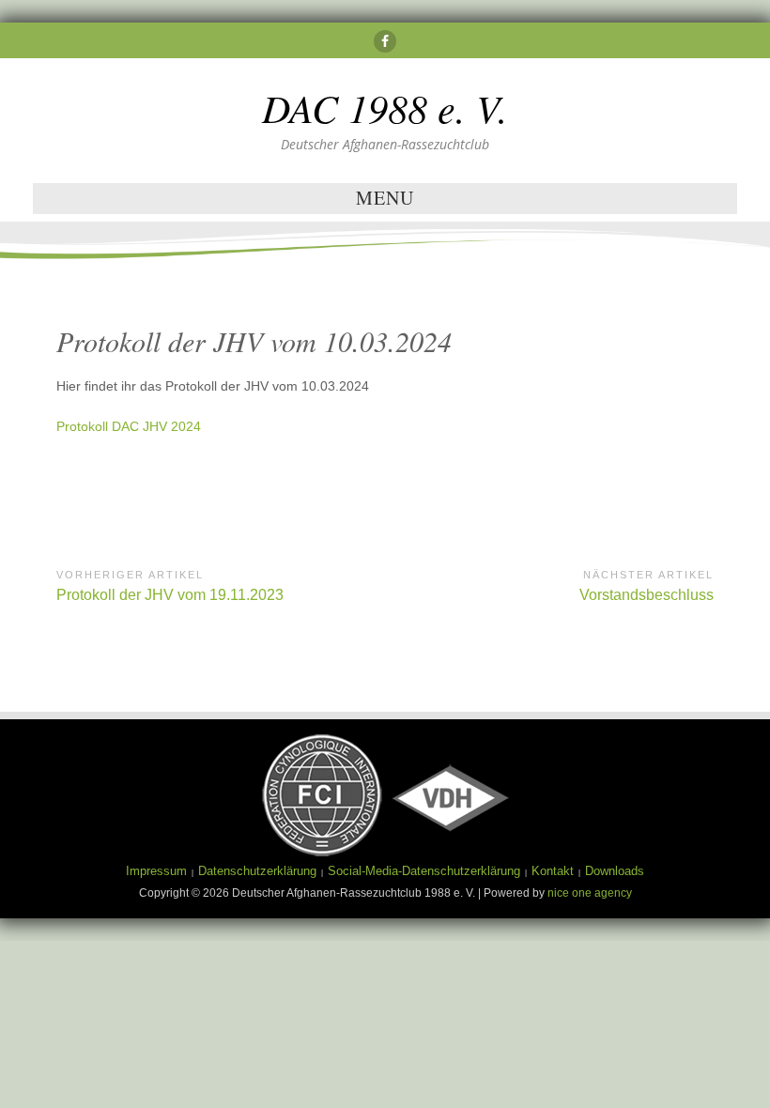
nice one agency (589, 893)
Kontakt (552, 871)
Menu (385, 197)
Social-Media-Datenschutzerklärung (424, 871)
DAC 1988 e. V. (385, 107)
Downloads (614, 871)
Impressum (156, 871)
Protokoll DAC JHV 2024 (128, 426)
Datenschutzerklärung (257, 871)
